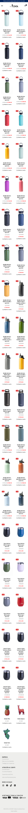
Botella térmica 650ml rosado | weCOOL (21, 197)
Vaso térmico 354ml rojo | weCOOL (21, 615)
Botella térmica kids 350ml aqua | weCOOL (7, 479)
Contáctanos (5, 769)
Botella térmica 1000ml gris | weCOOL (21, 266)
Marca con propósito (8, 761)
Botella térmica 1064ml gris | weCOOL (21, 446)
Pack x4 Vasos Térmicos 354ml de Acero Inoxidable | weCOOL (21, 651)
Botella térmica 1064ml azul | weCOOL (21, 411)
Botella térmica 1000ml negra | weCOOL (7, 231)
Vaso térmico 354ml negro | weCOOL (7, 545)
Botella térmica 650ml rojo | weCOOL (7, 131)
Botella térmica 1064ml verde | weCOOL (7, 446)
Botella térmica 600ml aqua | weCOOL (7, 31)
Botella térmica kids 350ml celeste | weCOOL (7, 512)
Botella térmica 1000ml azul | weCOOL (21, 231)
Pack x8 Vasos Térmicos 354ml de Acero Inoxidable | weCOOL (21, 689)
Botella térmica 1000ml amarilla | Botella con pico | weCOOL (21, 375)
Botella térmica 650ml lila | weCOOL (7, 197)
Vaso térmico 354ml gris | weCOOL (7, 615)
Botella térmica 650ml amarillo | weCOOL (7, 164)
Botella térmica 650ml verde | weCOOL (7, 98)
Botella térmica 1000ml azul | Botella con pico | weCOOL (7, 339)
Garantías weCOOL (7, 774)
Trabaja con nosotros (8, 763)
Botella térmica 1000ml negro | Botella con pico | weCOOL (21, 302)
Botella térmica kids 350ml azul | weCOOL (21, 512)
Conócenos (5, 759)
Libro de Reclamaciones (9, 777)
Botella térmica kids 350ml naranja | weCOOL (21, 479)
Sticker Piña (7, 719)
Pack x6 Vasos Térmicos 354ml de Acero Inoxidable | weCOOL (7, 689)
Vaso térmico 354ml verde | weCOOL (7, 580)
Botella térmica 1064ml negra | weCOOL (7, 411)
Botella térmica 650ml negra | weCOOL (7, 65)
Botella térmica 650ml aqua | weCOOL (21, 164)
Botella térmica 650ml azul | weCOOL (21, 65)
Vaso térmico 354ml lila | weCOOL (21, 580)
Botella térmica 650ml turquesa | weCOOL (21, 131)
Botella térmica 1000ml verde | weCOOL (7, 266)
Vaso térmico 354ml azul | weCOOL (21, 545)
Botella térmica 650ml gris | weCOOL (21, 98)
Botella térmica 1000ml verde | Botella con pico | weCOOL (21, 339)
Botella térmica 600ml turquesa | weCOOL (21, 31)
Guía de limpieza (7, 771)
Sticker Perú (7, 743)
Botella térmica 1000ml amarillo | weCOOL (7, 301)
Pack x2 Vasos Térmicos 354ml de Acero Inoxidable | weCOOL (7, 651)
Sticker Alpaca (21, 719)
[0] (25, 6)
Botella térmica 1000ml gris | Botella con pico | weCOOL (7, 375)
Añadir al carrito (7, 37)
